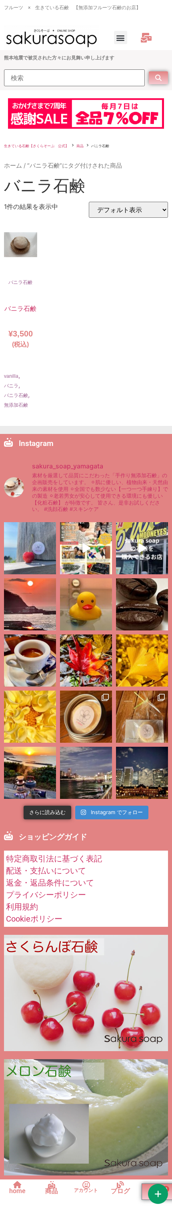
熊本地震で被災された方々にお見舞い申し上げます (59, 58)
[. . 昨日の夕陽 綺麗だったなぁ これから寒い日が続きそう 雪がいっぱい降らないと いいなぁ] (30, 604)
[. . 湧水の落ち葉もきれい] (86, 660)
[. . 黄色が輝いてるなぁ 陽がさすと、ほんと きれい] (142, 660)
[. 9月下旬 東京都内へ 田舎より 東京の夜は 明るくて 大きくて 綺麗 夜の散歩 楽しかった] (142, 773)
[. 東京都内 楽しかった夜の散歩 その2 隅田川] (86, 773)
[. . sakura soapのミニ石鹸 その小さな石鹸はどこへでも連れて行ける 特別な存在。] (86, 717)
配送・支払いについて (46, 870)
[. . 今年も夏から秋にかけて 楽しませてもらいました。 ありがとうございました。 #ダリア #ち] (30, 717)
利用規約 (22, 907)
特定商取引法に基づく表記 (54, 858)
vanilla (11, 376)
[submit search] (158, 77)
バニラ (11, 386)
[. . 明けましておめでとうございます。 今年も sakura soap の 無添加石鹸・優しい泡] (86, 604)
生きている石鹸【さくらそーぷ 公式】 (36, 146)
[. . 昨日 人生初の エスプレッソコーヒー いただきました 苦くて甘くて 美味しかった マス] (30, 660)
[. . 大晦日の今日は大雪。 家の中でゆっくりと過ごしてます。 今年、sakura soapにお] (142, 604)
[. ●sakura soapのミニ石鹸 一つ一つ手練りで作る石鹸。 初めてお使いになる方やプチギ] (142, 717)
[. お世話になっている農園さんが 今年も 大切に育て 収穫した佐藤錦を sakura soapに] (30, 548)
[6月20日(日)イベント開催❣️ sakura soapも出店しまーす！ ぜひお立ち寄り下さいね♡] (86, 548)
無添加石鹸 (16, 405)
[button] (120, 37)
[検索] (74, 77)
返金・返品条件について (50, 883)
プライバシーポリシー (46, 895)
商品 (80, 146)
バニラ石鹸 (20, 282)
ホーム (13, 165)
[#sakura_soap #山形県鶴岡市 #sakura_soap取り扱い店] (142, 548)
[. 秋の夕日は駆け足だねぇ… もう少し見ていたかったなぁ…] (30, 773)
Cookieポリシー (34, 919)
